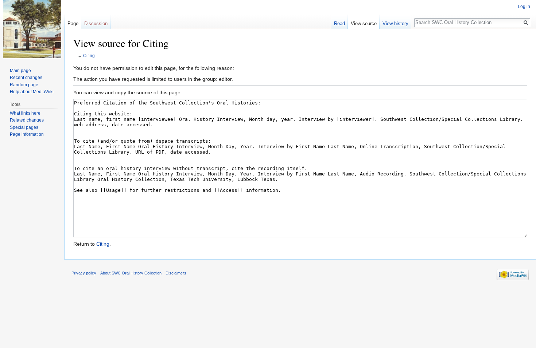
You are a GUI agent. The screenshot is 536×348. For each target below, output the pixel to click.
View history (395, 23)
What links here (25, 113)
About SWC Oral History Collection (131, 273)
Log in (524, 6)
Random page (24, 84)
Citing (89, 55)
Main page (20, 70)
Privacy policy (83, 273)
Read (339, 23)
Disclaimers (176, 273)
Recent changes (26, 77)
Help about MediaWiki (32, 91)
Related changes (27, 120)
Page (72, 23)
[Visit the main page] (32, 29)
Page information (27, 134)
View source (364, 23)
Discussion (96, 23)
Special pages (24, 127)
